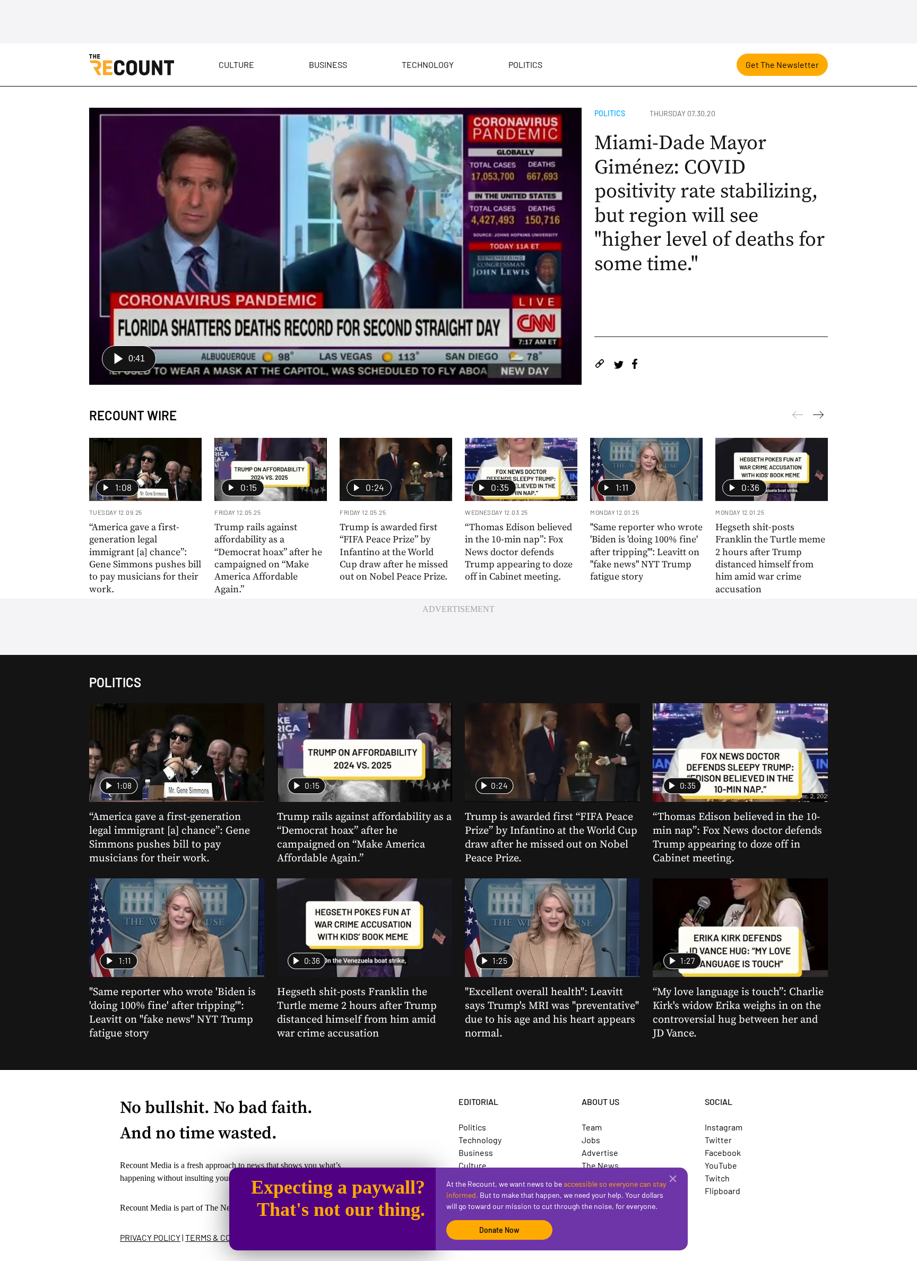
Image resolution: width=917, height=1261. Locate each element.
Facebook (723, 1152)
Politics (525, 64)
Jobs (591, 1140)
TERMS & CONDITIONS (226, 1237)
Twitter (718, 1140)
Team (592, 1127)
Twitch (717, 1178)
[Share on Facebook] (634, 365)
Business (328, 64)
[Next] (797, 416)
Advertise (600, 1152)
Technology (428, 64)
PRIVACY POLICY (150, 1237)
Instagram (723, 1127)
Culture (236, 64)
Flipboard (722, 1191)
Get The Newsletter (782, 64)
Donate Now (499, 1229)
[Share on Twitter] (618, 365)
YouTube (721, 1165)
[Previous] (818, 416)
